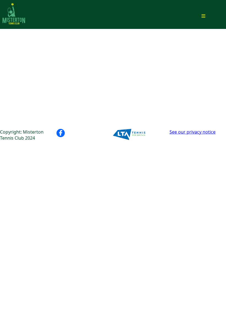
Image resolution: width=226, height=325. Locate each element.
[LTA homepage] (141, 135)
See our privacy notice (193, 132)
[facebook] (61, 133)
